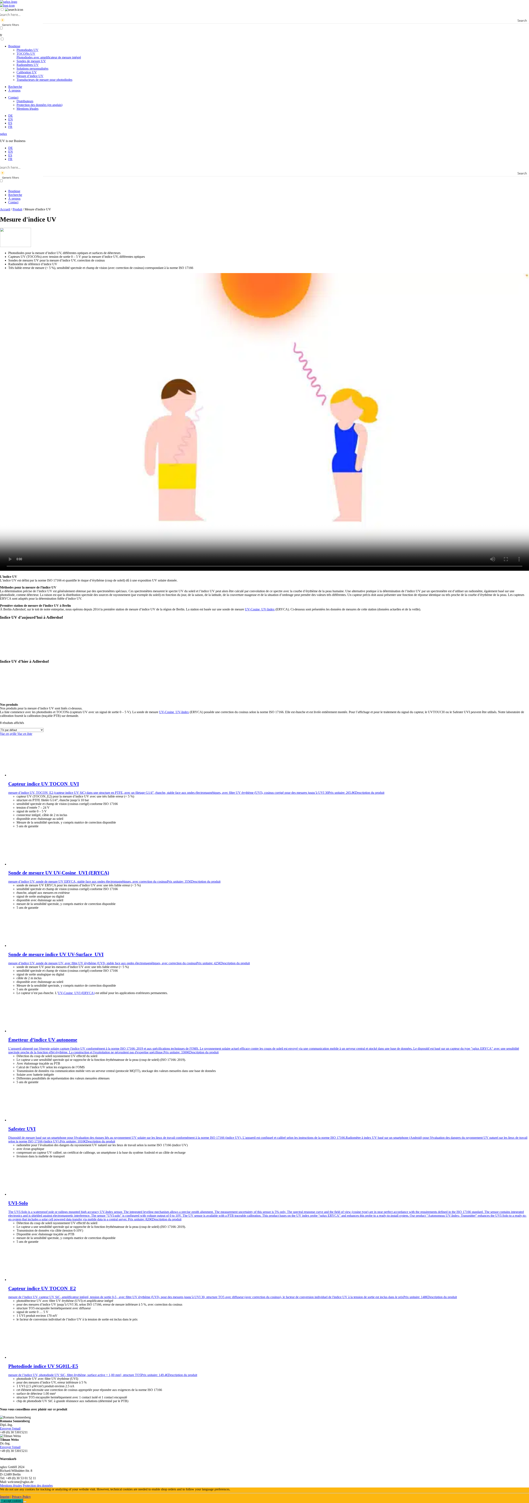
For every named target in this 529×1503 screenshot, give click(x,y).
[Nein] (24, 1501)
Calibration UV (27, 72)
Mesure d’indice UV (30, 76)
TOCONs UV (49, 55)
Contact (13, 97)
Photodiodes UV (27, 50)
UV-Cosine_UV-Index (260, 609)
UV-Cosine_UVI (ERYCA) (76, 993)
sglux (3, 134)
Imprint (5, 1496)
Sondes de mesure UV (31, 61)
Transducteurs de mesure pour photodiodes (44, 79)
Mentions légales (27, 108)
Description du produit (369, 792)
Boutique (14, 46)
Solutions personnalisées (32, 68)
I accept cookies (11, 1500)
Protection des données (38, 1485)
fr (1, 35)
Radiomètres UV (28, 65)
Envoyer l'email (10, 1428)
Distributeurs (25, 101)
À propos (14, 90)
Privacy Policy (21, 1496)
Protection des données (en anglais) (39, 105)
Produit (17, 209)
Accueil (5, 209)
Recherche (15, 86)
